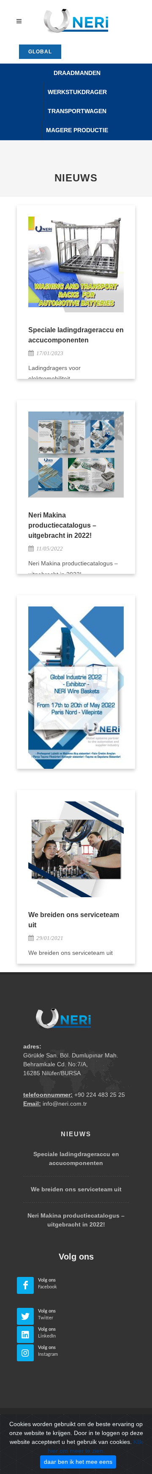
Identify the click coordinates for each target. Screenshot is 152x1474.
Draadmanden (77, 73)
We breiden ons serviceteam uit (76, 1189)
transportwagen (77, 111)
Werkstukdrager (77, 92)
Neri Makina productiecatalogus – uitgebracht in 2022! (62, 525)
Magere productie (77, 130)
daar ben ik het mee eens (78, 1461)
